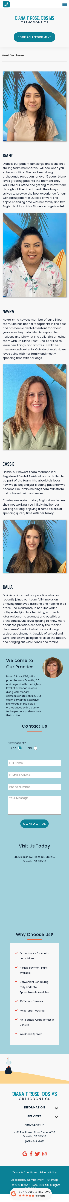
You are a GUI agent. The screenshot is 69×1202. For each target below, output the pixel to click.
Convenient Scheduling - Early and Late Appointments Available (35, 987)
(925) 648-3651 (34, 1141)
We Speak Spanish (31, 1034)
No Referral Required (32, 1010)
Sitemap (52, 1180)
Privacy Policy (48, 1172)
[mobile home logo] (34, 19)
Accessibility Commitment (27, 1180)
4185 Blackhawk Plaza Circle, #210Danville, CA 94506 (34, 1134)
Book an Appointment (34, 37)
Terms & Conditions (24, 1172)
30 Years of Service (31, 1001)
